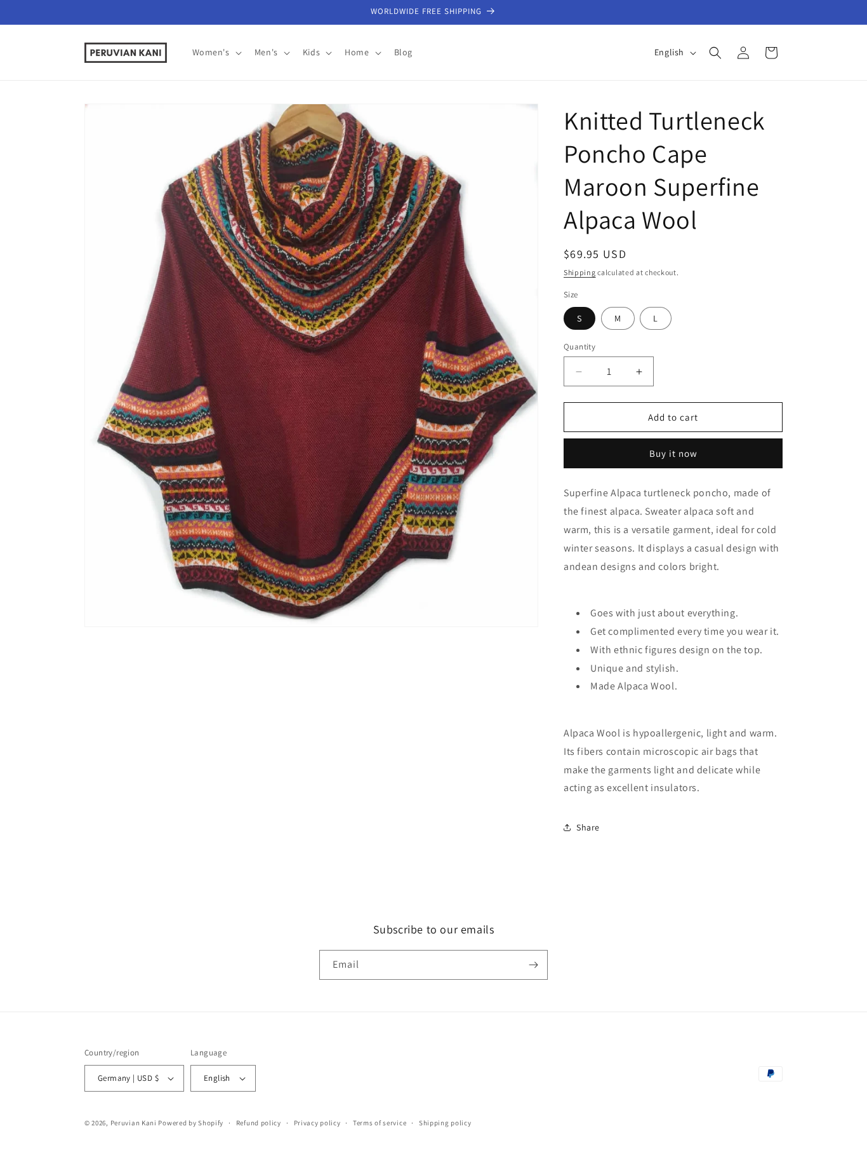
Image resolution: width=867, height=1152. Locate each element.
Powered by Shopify (190, 1122)
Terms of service (379, 1122)
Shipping (580, 272)
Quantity (579, 346)
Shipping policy (445, 1122)
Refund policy (258, 1122)
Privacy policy (317, 1122)
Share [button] (588, 827)
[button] (216, 52)
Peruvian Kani (133, 1122)
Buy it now (673, 453)
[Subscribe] (533, 965)
